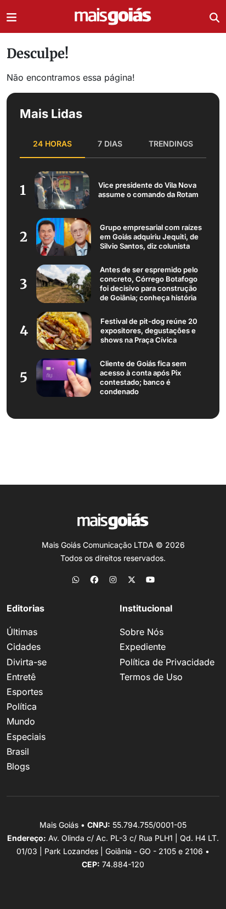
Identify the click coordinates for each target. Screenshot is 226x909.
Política (22, 706)
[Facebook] (94, 579)
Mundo (21, 721)
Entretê (21, 676)
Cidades (24, 646)
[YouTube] (150, 579)
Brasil (18, 751)
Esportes (25, 691)
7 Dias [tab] (110, 143)
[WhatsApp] (76, 579)
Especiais (26, 736)
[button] (11, 16)
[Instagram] (113, 579)
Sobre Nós (141, 631)
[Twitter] (132, 579)
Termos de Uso (151, 676)
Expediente (143, 646)
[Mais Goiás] (113, 17)
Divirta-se (27, 661)
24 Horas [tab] (52, 143)
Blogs (18, 766)
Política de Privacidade (167, 661)
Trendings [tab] (171, 143)
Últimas (22, 631)
